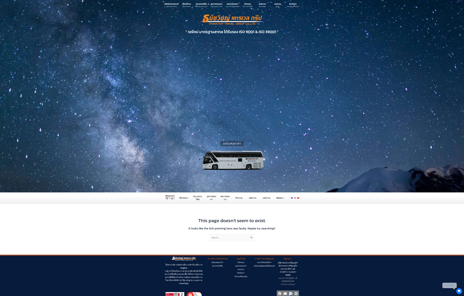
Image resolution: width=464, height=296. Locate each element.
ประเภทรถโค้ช (201, 3)
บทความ (277, 3)
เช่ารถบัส (171, 264)
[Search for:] (232, 237)
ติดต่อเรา (293, 3)
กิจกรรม (247, 3)
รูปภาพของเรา (216, 3)
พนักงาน (262, 3)
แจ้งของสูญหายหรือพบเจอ (264, 265)
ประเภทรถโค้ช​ (217, 265)
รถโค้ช (172, 271)
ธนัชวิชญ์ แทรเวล (171, 3)
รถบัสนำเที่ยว (181, 264)
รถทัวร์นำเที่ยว (193, 264)
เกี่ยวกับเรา (186, 3)
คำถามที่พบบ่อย (241, 276)
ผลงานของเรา (232, 3)
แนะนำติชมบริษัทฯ (264, 262)
